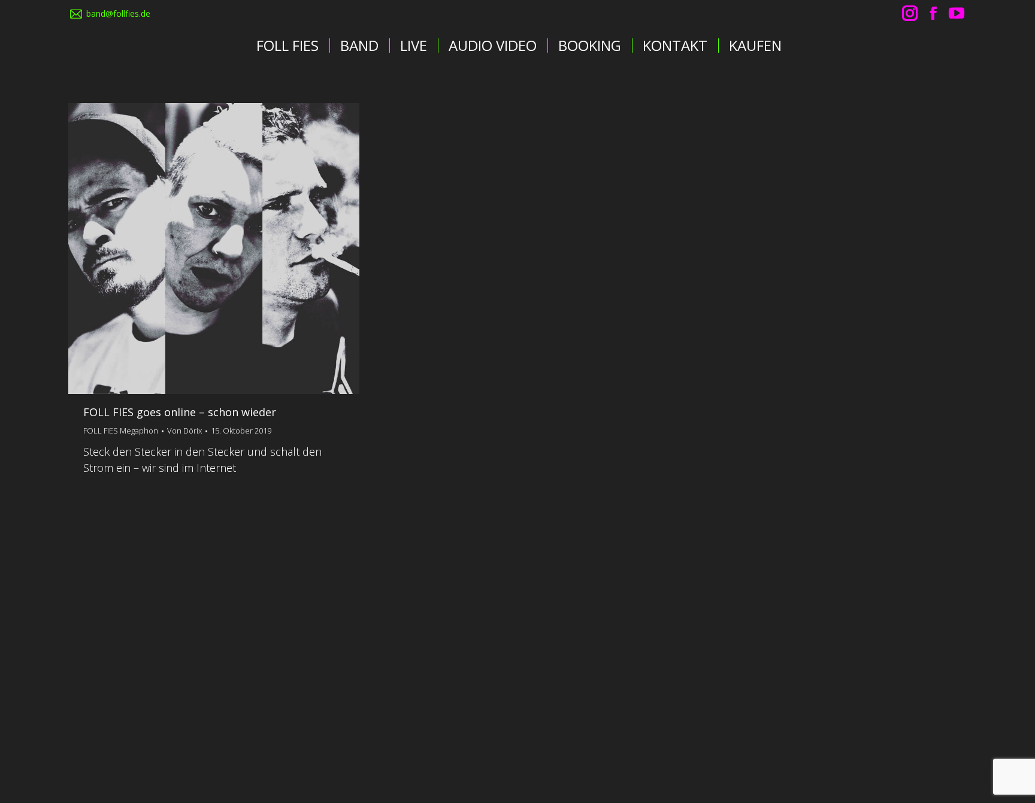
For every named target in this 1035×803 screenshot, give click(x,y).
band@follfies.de (118, 13)
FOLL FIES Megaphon (120, 430)
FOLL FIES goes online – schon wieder (179, 412)
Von (184, 430)
